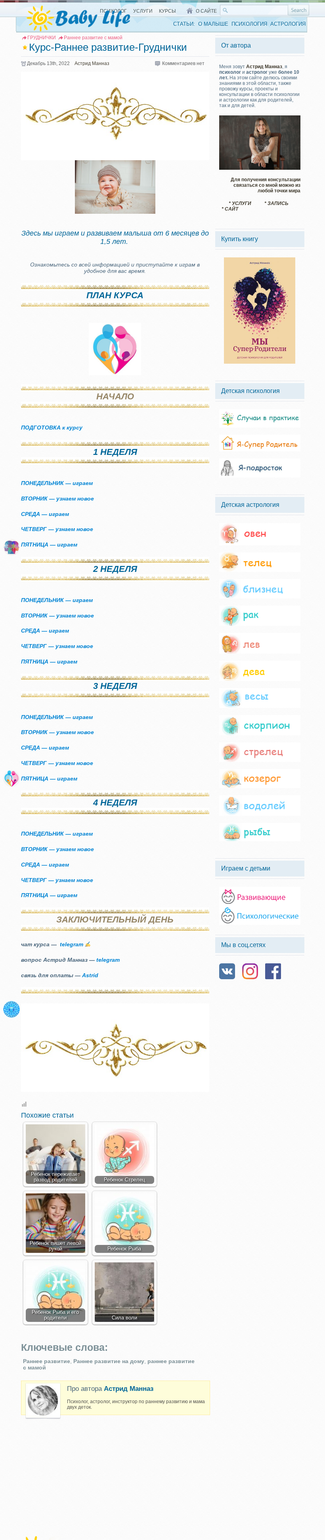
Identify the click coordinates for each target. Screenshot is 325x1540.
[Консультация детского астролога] (11, 1009)
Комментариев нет (183, 63)
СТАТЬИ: (184, 24)
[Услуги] (11, 547)
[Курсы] (11, 778)
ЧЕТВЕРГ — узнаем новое (57, 529)
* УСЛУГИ (240, 203)
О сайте (206, 11)
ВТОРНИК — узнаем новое (57, 498)
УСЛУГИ (143, 11)
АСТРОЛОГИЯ (288, 24)
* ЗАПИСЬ (276, 203)
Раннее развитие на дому (108, 1361)
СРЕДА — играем (45, 514)
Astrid (90, 975)
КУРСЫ (167, 11)
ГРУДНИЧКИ (41, 37)
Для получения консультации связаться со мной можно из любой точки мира (265, 185)
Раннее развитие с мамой (93, 37)
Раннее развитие (46, 1361)
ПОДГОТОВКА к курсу (51, 427)
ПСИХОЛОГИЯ (249, 24)
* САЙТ (230, 209)
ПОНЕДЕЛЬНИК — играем (57, 483)
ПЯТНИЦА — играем (49, 544)
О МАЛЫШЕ (213, 24)
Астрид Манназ (92, 63)
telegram (71, 944)
